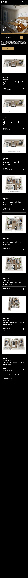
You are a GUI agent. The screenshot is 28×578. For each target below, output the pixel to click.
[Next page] (18, 374)
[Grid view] (21, 37)
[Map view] (24, 37)
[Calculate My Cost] (23, 88)
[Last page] (21, 374)
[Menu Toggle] (26, 2)
